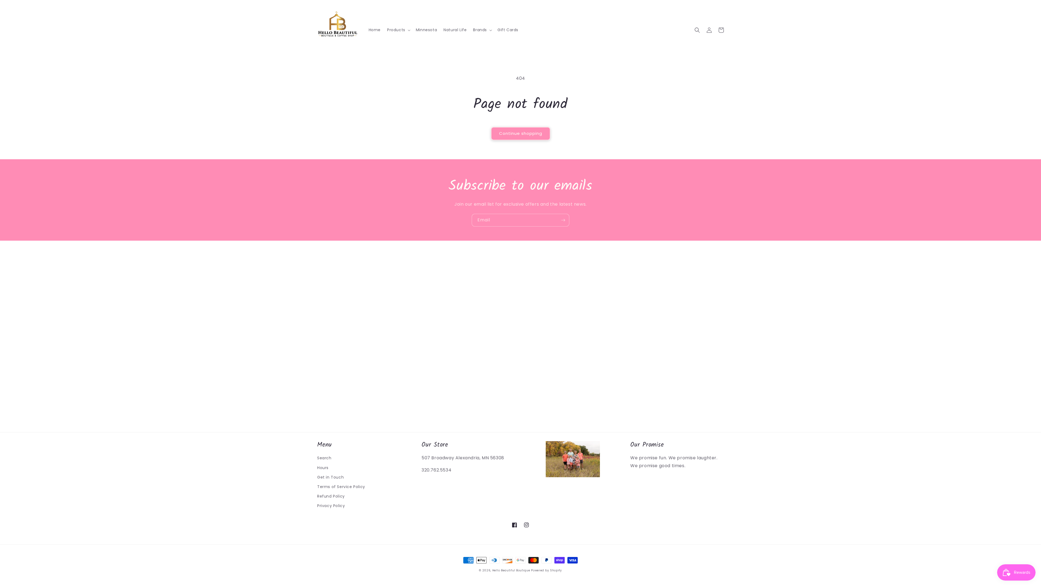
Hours (323, 467)
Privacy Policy (331, 505)
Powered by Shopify (546, 570)
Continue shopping (520, 133)
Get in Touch (330, 477)
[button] (398, 30)
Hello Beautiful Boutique (511, 570)
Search (324, 458)
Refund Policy (331, 496)
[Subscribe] (563, 220)
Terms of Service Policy (341, 486)
